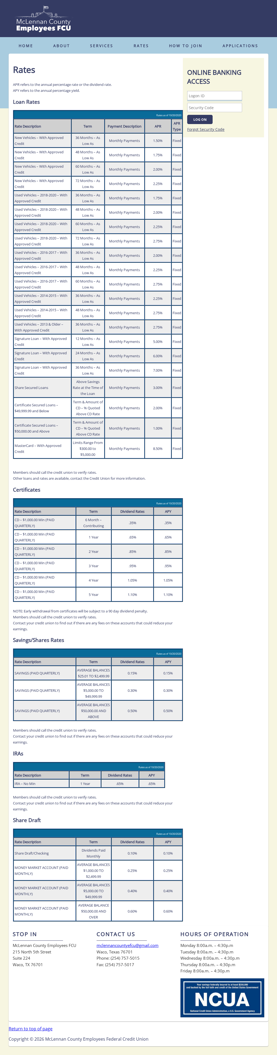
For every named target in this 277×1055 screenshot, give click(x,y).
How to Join (186, 45)
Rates (141, 45)
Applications (240, 45)
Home (26, 45)
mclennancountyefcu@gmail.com (128, 945)
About (61, 45)
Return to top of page (30, 1029)
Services (101, 45)
